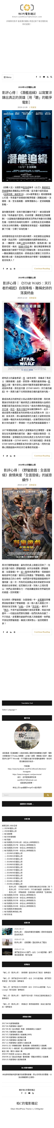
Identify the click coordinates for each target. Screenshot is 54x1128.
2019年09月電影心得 (14, 876)
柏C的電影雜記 (27, 1103)
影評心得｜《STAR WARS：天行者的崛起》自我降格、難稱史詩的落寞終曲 (27, 288)
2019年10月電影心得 (14, 878)
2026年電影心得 (10, 831)
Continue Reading (42, 268)
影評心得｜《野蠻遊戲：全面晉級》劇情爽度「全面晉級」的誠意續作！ (27, 475)
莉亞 (12, 409)
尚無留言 (32, 298)
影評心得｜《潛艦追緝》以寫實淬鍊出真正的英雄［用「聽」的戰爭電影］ (27, 97)
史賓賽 (41, 600)
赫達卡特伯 (24, 246)
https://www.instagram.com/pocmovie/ (27, 774)
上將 (23, 243)
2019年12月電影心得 (27, 87)
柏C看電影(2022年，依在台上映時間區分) (20, 900)
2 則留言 (32, 107)
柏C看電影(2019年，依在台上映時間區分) (20, 851)
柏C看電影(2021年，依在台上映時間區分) (20, 898)
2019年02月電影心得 (14, 856)
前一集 (24, 572)
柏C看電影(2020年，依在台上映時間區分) (20, 895)
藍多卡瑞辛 (22, 409)
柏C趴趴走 (8, 914)
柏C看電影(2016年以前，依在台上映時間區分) (21, 842)
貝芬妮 (35, 606)
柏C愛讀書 (8, 834)
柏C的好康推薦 (10, 837)
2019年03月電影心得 (14, 859)
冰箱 (21, 606)
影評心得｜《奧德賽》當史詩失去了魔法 (30, 942)
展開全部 (5, 826)
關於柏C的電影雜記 (27, 1090)
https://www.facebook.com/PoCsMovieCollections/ (27, 769)
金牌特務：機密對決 (13, 194)
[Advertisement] (27, 51)
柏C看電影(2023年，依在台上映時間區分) (20, 903)
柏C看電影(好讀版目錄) (13, 909)
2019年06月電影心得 (14, 867)
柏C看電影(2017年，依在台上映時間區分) (20, 845)
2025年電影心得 (10, 828)
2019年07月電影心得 (14, 870)
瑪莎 (6, 610)
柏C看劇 (7, 840)
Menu (8, 77)
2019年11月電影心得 (14, 881)
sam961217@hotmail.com (27, 780)
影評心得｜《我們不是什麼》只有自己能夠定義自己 (31, 996)
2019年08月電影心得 (14, 873)
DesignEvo (30, 788)
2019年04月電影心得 (14, 862)
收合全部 (13, 826)
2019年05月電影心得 (14, 864)
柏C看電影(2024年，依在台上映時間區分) (20, 906)
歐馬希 (26, 187)
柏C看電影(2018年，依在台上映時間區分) (20, 848)
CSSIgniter (39, 1109)
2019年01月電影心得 (14, 853)
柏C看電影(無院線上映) (13, 912)
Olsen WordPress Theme (21, 1109)
